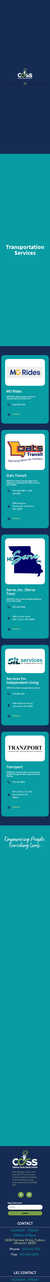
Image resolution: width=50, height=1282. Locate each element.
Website (16, 414)
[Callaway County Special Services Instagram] (29, 1195)
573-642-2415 (29, 1254)
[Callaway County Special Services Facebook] (21, 1195)
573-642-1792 (31, 1249)
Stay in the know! (15, 1203)
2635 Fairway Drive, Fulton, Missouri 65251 (25, 1242)
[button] (25, 83)
